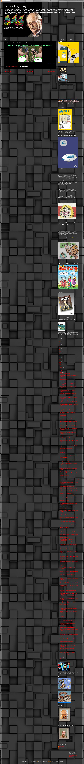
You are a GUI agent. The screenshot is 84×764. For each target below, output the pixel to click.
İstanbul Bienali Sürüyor (64, 475)
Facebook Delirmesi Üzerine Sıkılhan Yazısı (68, 454)
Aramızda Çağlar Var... (64, 604)
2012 (60, 357)
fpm (37, 761)
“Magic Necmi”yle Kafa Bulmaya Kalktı (67, 574)
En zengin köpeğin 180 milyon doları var (67, 430)
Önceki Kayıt (51, 71)
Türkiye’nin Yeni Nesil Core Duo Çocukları (68, 523)
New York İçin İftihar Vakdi (65, 373)
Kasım (61, 368)
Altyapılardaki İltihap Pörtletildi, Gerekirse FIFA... (69, 561)
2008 (60, 364)
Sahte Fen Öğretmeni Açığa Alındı (66, 493)
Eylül (61, 372)
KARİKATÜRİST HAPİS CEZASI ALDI (67, 413)
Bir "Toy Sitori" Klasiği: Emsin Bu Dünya (67, 601)
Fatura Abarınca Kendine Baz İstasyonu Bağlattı (69, 534)
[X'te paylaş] (25, 66)
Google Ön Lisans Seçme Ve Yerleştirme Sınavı (69, 455)
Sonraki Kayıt (8, 71)
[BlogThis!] (24, 66)
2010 (60, 361)
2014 (60, 354)
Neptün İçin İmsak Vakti (64, 527)
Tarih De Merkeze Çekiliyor (65, 471)
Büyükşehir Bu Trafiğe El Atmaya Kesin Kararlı (69, 556)
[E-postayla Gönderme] (21, 66)
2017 (60, 349)
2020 (60, 344)
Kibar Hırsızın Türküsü (64, 508)
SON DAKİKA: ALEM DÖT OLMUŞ (66, 641)
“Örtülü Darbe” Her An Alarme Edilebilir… (68, 521)
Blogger (49, 761)
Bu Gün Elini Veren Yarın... (65, 417)
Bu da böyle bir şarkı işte (64, 500)
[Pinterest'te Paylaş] (27, 66)
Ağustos (61, 657)
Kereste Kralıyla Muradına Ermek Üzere (67, 652)
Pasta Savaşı (62, 452)
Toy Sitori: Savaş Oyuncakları (65, 565)
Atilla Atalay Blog (15, 6)
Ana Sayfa (30, 71)
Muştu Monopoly (63, 415)
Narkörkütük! (62, 616)
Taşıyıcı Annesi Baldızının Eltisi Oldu (67, 648)
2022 (60, 341)
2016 (60, 351)
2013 (60, 356)
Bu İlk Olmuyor (62, 501)
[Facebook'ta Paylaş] (26, 66)
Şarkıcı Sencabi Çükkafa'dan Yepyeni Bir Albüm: (69, 517)
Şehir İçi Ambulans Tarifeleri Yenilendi (67, 486)
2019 (60, 346)
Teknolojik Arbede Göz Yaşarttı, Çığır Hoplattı (68, 421)
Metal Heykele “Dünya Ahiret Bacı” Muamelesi (69, 634)
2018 (60, 348)
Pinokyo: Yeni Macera (64, 558)
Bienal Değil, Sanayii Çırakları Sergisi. (67, 461)
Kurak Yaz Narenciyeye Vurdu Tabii (66, 484)
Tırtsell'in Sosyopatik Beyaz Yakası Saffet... (68, 602)
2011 (60, 359)
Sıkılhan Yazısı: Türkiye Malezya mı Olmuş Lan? (69, 377)
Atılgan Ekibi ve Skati (64, 457)
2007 (60, 365)
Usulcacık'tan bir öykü (64, 537)
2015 (60, 352)
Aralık (61, 367)
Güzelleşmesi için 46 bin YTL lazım (66, 389)
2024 (60, 339)
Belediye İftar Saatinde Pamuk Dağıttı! (67, 513)
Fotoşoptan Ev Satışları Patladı (66, 400)
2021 (60, 343)
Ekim (61, 370)
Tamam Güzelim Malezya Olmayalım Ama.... (68, 393)
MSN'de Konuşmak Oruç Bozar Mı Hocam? (68, 544)
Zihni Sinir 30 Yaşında (64, 379)
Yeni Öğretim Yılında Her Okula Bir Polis (67, 412)
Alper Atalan (61, 746)
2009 (60, 362)
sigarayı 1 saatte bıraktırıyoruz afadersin (68, 627)
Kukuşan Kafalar (63, 569)
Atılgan (61, 559)
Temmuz (62, 658)
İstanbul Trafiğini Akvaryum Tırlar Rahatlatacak (69, 581)
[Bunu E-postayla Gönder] (23, 66)
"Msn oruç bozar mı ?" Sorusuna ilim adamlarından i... (67, 540)
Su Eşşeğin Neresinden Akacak (66, 448)
